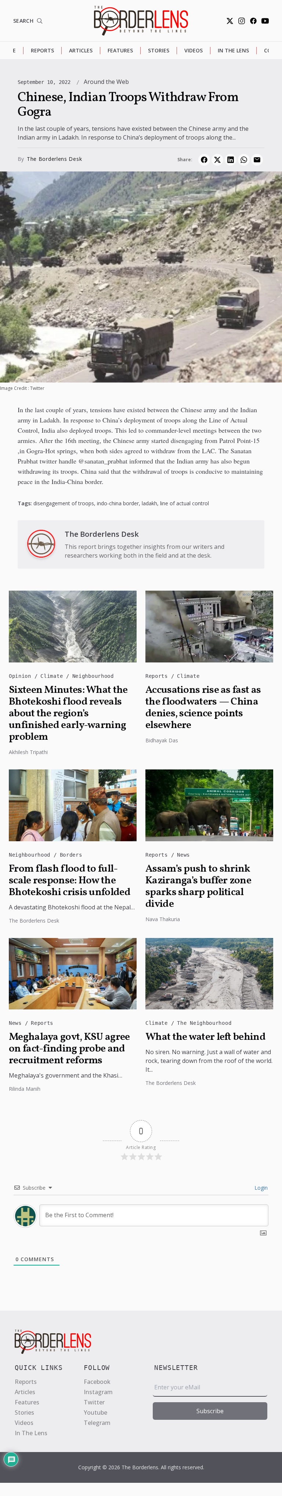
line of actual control (184, 503)
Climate (53, 676)
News (183, 855)
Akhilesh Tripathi (28, 752)
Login (260, 1187)
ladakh (149, 503)
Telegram (97, 1423)
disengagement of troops (63, 503)
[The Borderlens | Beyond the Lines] (141, 21)
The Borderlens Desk (54, 158)
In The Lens (233, 50)
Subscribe (210, 1411)
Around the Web (106, 82)
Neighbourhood (93, 676)
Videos (193, 50)
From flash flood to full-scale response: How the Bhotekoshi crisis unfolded (69, 880)
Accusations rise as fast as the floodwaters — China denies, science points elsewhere (203, 707)
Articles (81, 50)
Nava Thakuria (162, 919)
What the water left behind (205, 1037)
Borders (71, 855)
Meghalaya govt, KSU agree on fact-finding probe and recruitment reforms (69, 1049)
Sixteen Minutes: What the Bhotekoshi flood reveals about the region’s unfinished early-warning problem (68, 713)
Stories (158, 50)
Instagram (98, 1392)
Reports (42, 50)
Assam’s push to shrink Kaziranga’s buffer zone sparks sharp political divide (198, 886)
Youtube (95, 1412)
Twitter (94, 1402)
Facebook (97, 1382)
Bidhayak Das (161, 740)
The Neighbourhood (204, 1023)
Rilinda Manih (24, 1088)
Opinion (22, 676)
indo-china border (118, 503)
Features (120, 50)
